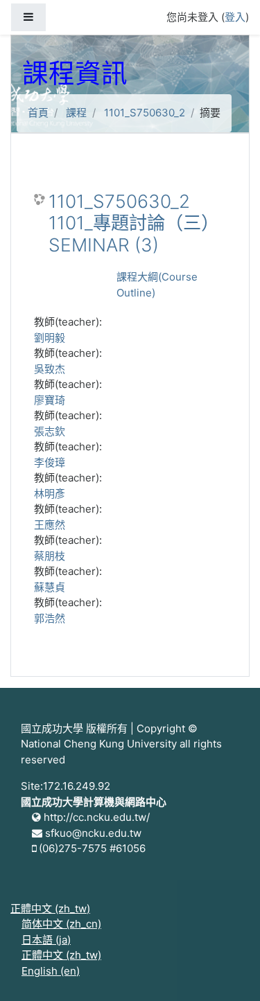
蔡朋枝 (49, 555)
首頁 (38, 112)
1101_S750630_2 (144, 112)
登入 (235, 17)
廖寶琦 (49, 400)
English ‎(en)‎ (50, 970)
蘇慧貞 (49, 587)
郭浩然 (49, 618)
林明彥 (49, 493)
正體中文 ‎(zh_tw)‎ (50, 908)
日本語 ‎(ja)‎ (46, 939)
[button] (228, 971)
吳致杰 (49, 368)
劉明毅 (49, 337)
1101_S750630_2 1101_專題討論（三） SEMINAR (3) (134, 223)
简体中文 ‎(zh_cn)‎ (61, 923)
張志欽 (49, 431)
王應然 (49, 524)
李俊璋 (49, 462)
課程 (76, 112)
